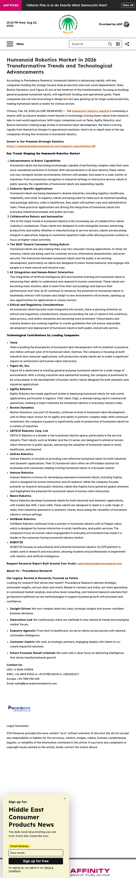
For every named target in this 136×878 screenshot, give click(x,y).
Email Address (19, 846)
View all (128, 5)
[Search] (110, 44)
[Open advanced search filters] (118, 44)
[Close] (64, 798)
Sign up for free (36, 861)
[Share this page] (127, 44)
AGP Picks (10, 5)
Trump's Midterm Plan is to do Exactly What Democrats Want (60, 5)
